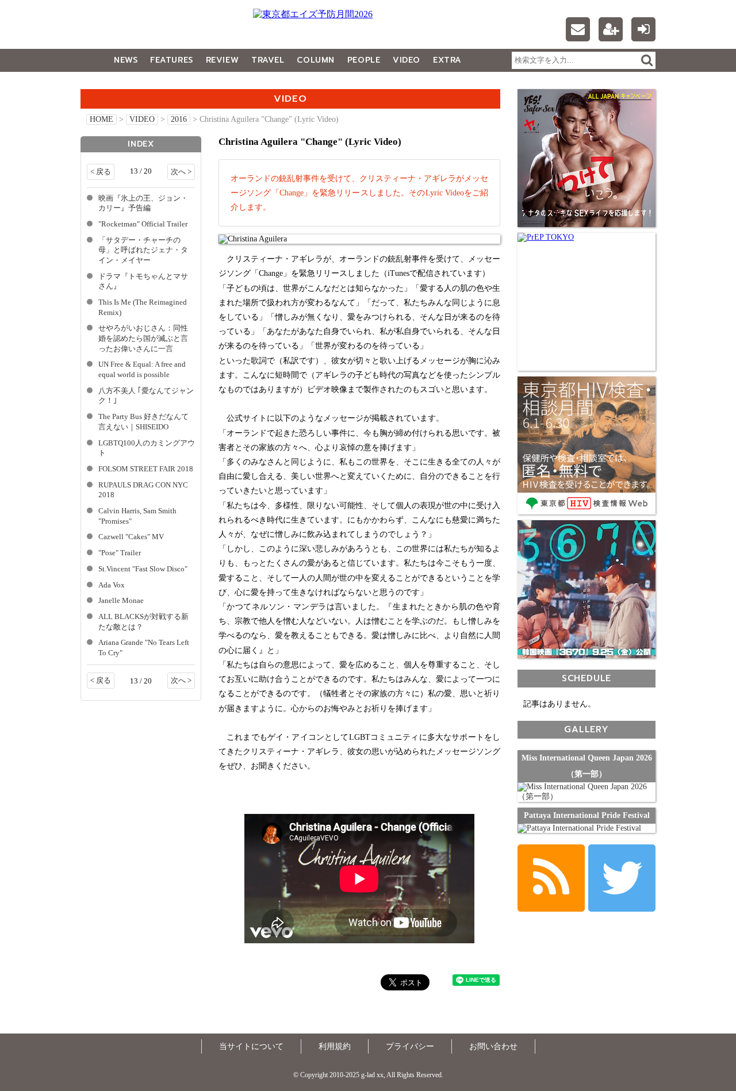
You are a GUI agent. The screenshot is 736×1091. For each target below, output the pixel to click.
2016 (179, 119)
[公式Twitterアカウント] (622, 878)
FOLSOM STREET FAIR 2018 (145, 469)
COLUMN (315, 60)
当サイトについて (251, 1046)
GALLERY (106, 83)
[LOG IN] (643, 29)
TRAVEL (267, 60)
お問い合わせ (493, 1046)
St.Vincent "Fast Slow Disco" (142, 569)
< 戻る (100, 172)
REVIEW (222, 60)
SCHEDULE (586, 678)
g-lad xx (152, 31)
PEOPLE (363, 60)
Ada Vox (111, 585)
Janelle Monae (121, 601)
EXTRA (447, 60)
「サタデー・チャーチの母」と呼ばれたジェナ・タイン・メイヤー (143, 250)
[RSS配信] (551, 878)
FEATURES (171, 60)
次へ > (181, 172)
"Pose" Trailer (119, 553)
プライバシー (410, 1046)
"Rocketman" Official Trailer (142, 224)
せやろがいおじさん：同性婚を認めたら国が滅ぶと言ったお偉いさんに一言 (143, 338)
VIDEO (406, 60)
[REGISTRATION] (611, 29)
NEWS (125, 60)
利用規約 (335, 1046)
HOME (101, 119)
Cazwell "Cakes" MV (131, 537)
